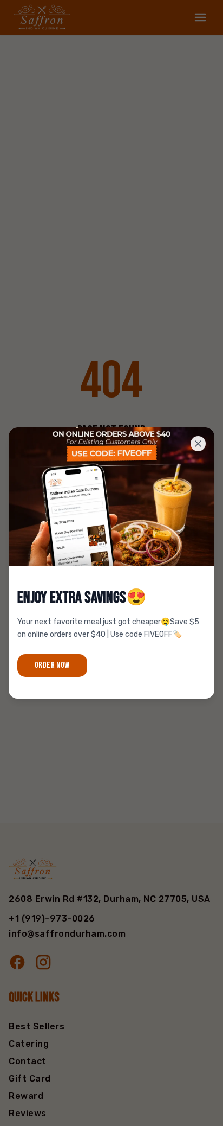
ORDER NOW (52, 665)
